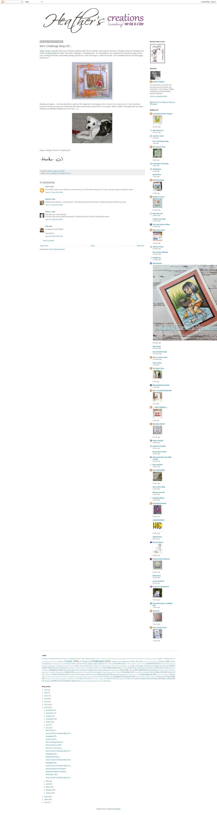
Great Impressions (106, 666)
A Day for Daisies (101, 658)
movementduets (158, 581)
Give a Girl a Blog (159, 487)
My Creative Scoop (159, 452)
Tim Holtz (127, 678)
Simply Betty (71, 676)
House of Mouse (61, 668)
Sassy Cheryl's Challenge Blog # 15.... (59, 766)
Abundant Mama (158, 498)
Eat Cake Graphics (130, 663)
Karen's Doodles (81, 668)
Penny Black (126, 672)
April (47, 784)
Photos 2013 (149, 672)
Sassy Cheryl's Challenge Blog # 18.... (59, 733)
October (49, 716)
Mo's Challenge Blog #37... (55, 742)
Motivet (156, 670)
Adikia (110, 658)
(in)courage (157, 346)
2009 (46, 797)
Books (61, 661)
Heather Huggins (158, 82)
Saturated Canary (118, 674)
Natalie (67, 672)
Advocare (117, 658)
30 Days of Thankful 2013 (50, 658)
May (47, 781)
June (48, 728)
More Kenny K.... (51, 730)
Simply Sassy (82, 676)
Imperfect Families (159, 446)
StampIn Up (160, 676)
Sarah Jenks (157, 363)
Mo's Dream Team (159, 147)
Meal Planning (104, 670)
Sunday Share (49, 678)
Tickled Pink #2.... (52, 739)
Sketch (90, 676)
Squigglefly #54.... (52, 754)
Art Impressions (139, 658)
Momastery (157, 576)
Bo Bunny (53, 661)
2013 (46, 699)
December (49, 710)
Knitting (123, 668)
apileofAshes (157, 537)
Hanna (164, 666)
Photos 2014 (159, 672)
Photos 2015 (171, 672)
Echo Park (142, 663)
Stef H (47, 187)
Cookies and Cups (159, 219)
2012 (46, 702)
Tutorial (135, 678)
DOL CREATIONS (159, 470)
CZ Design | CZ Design (161, 164)
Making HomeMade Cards (89, 670)
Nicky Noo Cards (159, 230)
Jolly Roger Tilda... (52, 774)
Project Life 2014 (58, 674)
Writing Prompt (97, 681)
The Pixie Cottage (98, 678)
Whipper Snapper (85, 681)
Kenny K (91, 668)
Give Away (85, 666)
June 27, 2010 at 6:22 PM (54, 219)
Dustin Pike (107, 663)
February (49, 790)
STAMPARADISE (159, 520)
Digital (89, 663)
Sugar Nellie (171, 677)
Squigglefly (117, 677)
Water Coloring (166, 679)
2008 (46, 799)
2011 (46, 705)
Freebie (77, 666)
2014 (46, 696)
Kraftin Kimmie (132, 668)
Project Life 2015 (72, 674)
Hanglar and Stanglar (136, 666)
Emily (43, 666)
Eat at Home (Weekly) (160, 252)
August (48, 722)
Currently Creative (69, 663)
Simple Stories (61, 676)
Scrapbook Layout (131, 674)
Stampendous (140, 676)
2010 (46, 707)
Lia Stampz (165, 668)
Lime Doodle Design (160, 352)
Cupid (60, 663)
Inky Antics (71, 668)
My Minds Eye (59, 672)
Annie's (130, 658)
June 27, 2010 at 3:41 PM (54, 192)
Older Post (140, 246)
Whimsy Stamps (71, 681)
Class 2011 (135, 661)
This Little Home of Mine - (162, 224)
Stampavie (128, 677)
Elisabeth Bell (151, 664)
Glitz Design (95, 666)
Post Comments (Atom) (57, 249)
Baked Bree (157, 174)
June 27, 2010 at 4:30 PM (54, 205)
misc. (130, 670)
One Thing (84, 672)
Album (124, 658)
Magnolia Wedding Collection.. (56, 771)
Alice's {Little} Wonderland (162, 390)
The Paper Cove (158, 368)
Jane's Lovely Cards (160, 357)
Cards (47, 173)
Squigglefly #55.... (52, 736)
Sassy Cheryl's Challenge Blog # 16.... (59, 760)
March (48, 787)
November (49, 713)
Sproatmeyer (157, 263)
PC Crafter (117, 672)
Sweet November (61, 678)
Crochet (53, 663)
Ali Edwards (157, 169)
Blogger (117, 809)
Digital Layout (98, 663)
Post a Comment (48, 241)
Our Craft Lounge (95, 672)
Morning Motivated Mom (161, 385)
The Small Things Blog (160, 141)
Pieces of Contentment (161, 587)
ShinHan (172, 674)
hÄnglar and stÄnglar (152, 666)
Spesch (108, 676)
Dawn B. (48, 199)
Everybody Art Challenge (54, 666)
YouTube (106, 681)
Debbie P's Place (159, 197)
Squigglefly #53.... (52, 763)
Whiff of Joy (57, 681)
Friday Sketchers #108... (54, 745)
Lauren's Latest (158, 136)
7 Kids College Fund (86, 658)
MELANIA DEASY (159, 424)
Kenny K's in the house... (54, 748)
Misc (122, 670)
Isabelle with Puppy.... (53, 757)
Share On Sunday (162, 674)
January (49, 793)
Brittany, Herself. (159, 492)
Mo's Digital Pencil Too (64, 173)
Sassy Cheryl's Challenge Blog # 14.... (59, 777)
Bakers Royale (158, 441)
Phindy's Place (138, 672)
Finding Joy (157, 258)
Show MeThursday (49, 676)
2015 (46, 693)
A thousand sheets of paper (162, 114)
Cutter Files (81, 663)
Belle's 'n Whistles (164, 658)
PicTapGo (47, 674)
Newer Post (44, 246)
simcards (156, 611)
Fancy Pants (68, 666)
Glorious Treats (158, 247)
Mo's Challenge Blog (49, 53)
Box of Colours (158, 542)
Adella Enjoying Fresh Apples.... (56, 769)
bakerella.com (158, 213)
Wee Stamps (46, 681)
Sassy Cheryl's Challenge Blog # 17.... (59, 751)
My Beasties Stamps (167, 670)
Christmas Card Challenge (119, 661)
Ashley (149, 658)
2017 (46, 690)
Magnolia (53, 670)
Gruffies (116, 666)
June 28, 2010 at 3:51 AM (54, 236)
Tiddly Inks (119, 678)
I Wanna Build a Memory (161, 559)
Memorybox (114, 670)
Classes (145, 661)
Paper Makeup (107, 672)
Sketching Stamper (159, 503)
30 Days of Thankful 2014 (69, 658)
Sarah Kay (91, 674)
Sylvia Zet (71, 678)
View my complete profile (158, 96)
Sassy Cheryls (103, 674)
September (50, 719)
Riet (46, 226)
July (47, 725)
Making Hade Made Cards (71, 670)
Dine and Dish (157, 465)
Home (93, 246)
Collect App (153, 661)
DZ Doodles (117, 664)
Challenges (53, 173)
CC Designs (83, 661)
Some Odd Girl (98, 676)
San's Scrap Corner (160, 627)
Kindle (99, 668)
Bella (154, 658)
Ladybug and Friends (145, 668)
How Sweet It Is (158, 130)
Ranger (82, 674)
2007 (46, 802)
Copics (162, 661)
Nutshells (76, 672)
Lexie (157, 668)
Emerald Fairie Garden (166, 663)
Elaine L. (48, 212)
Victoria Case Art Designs (149, 679)
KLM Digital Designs (110, 668)
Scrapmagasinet (146, 674)
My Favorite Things (47, 672)
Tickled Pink (109, 678)
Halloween (124, 666)
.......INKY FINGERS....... (161, 407)
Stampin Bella (150, 676)
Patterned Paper (158, 180)
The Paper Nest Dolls (83, 678)
